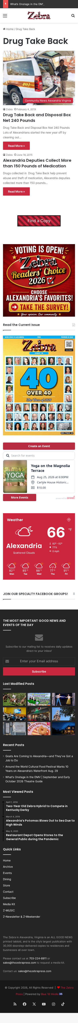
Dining (7, 879)
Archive (8, 866)
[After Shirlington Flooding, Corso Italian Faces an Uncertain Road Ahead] (39, 713)
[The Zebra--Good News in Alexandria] (39, 15)
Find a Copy (39, 220)
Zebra (9, 109)
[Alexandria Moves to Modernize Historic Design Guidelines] (14, 713)
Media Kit (9, 904)
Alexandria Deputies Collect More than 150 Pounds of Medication (37, 163)
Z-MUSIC (9, 910)
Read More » (16, 145)
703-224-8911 (38, 958)
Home (9, 29)
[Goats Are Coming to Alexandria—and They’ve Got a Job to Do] (14, 699)
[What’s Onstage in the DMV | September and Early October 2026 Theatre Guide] (63, 699)
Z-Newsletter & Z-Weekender (21, 916)
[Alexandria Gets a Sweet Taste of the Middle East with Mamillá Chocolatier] (14, 728)
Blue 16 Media (50, 994)
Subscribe (9, 898)
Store (6, 885)
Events (7, 873)
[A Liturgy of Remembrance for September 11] (63, 713)
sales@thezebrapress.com (19, 962)
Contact (8, 891)
